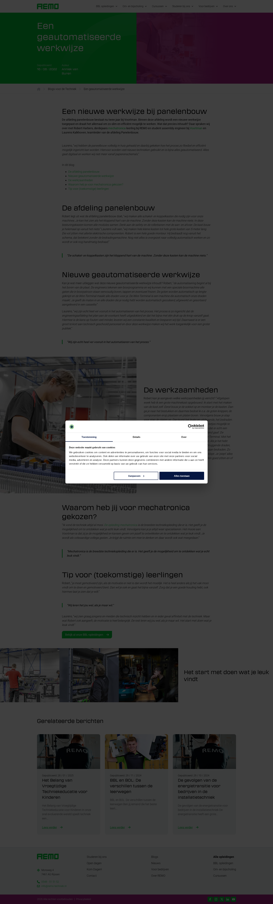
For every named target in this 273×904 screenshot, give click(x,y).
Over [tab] (184, 437)
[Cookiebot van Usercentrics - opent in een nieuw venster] (190, 426)
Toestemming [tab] (89, 437)
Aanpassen (134, 475)
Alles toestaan (182, 475)
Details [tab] (136, 437)
